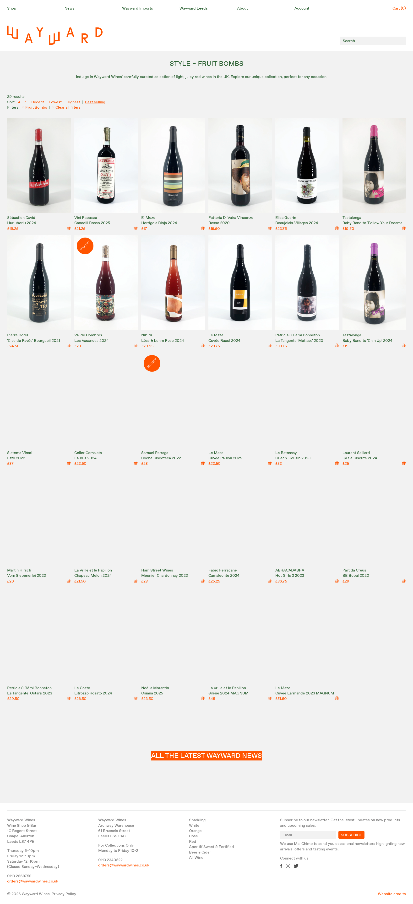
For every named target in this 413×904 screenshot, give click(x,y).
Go (400, 40)
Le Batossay (286, 452)
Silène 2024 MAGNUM (228, 693)
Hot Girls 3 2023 (289, 575)
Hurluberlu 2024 (21, 223)
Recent (37, 102)
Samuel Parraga (154, 452)
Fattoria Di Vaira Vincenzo (230, 217)
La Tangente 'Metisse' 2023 (299, 340)
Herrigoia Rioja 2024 (159, 223)
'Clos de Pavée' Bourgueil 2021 (33, 340)
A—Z (22, 102)
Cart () (399, 8)
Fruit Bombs (36, 107)
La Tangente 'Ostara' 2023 (29, 693)
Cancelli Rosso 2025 (92, 223)
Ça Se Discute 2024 (359, 458)
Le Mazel (216, 335)
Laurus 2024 (85, 458)
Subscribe (351, 835)
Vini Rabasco (85, 217)
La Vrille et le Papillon (93, 570)
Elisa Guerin (285, 217)
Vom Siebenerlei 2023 (26, 575)
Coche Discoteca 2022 (161, 458)
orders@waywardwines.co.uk (32, 881)
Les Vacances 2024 (91, 340)
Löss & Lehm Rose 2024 (162, 340)
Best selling (95, 102)
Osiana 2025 (152, 693)
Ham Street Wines (157, 570)
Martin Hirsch (19, 570)
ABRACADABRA (289, 570)
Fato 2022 (16, 458)
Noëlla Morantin (155, 688)
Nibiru (146, 335)
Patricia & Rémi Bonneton (297, 335)
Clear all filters (68, 107)
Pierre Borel (17, 335)
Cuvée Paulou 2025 (225, 458)
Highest (73, 102)
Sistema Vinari (19, 452)
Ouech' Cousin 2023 (292, 458)
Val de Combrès (88, 335)
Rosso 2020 (219, 223)
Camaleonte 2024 (223, 575)
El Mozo (148, 217)
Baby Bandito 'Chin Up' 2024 (367, 340)
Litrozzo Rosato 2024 (93, 693)
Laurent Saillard (356, 452)
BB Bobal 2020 (355, 575)
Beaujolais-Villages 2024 (296, 223)
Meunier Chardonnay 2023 (164, 575)
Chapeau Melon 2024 (93, 575)
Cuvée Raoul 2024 (224, 340)
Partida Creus (354, 570)
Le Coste (82, 688)
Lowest (55, 102)
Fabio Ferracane (222, 570)
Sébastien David (21, 217)
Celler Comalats (88, 452)
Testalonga (351, 217)
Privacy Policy (64, 894)
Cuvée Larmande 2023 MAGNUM (304, 693)
